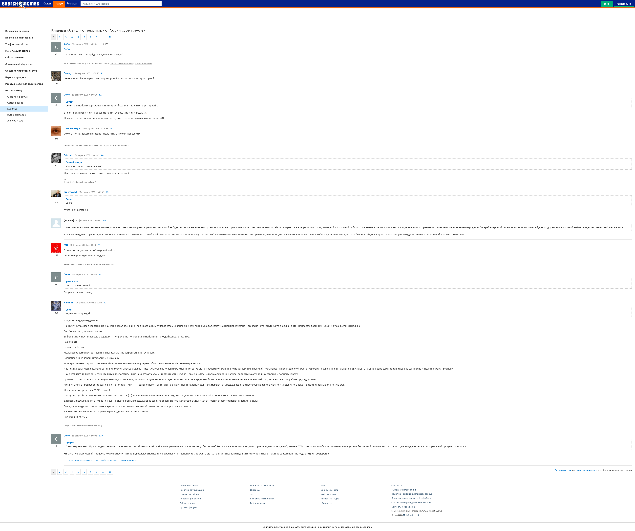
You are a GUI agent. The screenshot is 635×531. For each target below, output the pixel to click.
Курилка (12, 108)
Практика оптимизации (19, 37)
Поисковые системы (17, 31)
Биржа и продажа (15, 77)
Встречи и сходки (17, 114)
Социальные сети (330, 489)
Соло (67, 43)
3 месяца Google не (129, 460)
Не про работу (13, 90)
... (103, 37)
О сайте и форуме (17, 96)
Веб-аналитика (257, 503)
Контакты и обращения (403, 506)
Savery (68, 73)
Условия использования (403, 489)
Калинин (69, 302)
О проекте (396, 485)
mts (66, 244)
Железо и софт (15, 120)
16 (110, 37)
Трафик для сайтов (16, 44)
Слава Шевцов (72, 128)
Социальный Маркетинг (19, 64)
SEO (252, 494)
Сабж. (67, 49)
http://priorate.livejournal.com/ (82, 182)
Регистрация (623, 4)
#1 (102, 73)
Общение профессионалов (21, 70)
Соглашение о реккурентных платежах (411, 502)
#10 (101, 435)
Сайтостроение (14, 57)
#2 (100, 94)
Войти (607, 4)
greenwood (70, 192)
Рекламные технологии (262, 498)
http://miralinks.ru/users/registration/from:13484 (131, 63)
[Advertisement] (317, 16)
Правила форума (188, 507)
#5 (107, 192)
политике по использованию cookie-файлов (348, 526)
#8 (100, 274)
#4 (102, 155)
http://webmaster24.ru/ (103, 264)
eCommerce (327, 503)
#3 (111, 128)
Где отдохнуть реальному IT (80, 460)
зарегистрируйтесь (587, 470)
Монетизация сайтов (17, 50)
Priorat (68, 155)
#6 (104, 220)
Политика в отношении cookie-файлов (411, 498)
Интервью (255, 489)
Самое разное (15, 102)
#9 (105, 302)
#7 (99, 244)
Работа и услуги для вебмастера (24, 83)
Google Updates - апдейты (106, 460)
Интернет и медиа (330, 498)
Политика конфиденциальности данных (411, 493)
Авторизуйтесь (563, 470)
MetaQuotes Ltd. (411, 514)
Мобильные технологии (262, 485)
